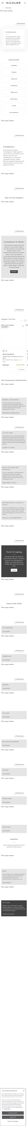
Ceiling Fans (14, 79)
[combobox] (25, 3)
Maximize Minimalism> (11, 413)
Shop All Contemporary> (12, 518)
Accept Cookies (13, 1113)
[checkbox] (4, 351)
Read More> (7, 882)
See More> (6, 631)
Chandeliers (14, 65)
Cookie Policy (7, 1109)
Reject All (13, 1117)
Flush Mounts (14, 85)
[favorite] (23, 326)
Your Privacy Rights (13, 1121)
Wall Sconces (14, 92)
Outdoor (14, 105)
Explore (14, 570)
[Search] (25, 3)
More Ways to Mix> (9, 482)
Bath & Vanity (14, 99)
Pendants (14, 72)
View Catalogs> (8, 914)
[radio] (4, 351)
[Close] (24, 1091)
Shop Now (14, 271)
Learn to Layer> (8, 447)
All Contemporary (14, 112)
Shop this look (21, 24)
